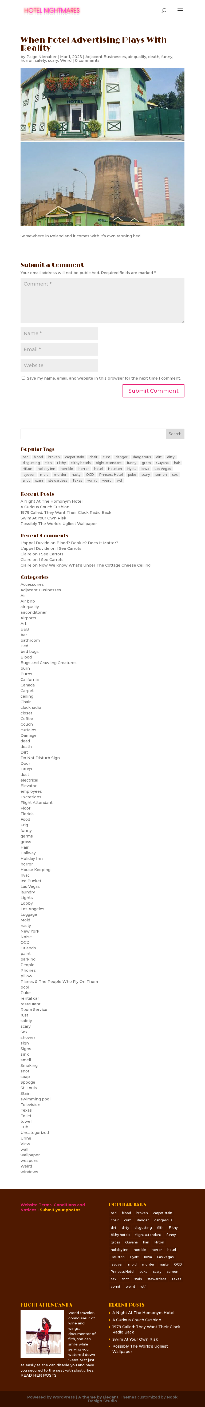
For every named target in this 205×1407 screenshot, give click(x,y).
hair (177, 463)
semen (161, 475)
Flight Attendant (37, 802)
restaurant (31, 1004)
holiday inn (46, 469)
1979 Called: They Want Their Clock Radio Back (66, 512)
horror (27, 60)
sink (25, 1054)
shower (28, 1037)
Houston (115, 469)
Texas (77, 480)
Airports (28, 618)
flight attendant (109, 463)
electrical (29, 780)
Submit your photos (60, 1209)
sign (25, 1043)
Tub (24, 1127)
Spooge (28, 1082)
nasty (76, 475)
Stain (25, 1093)
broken (54, 457)
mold (44, 475)
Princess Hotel (111, 475)
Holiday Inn (32, 858)
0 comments (87, 60)
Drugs (26, 769)
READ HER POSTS (39, 1375)
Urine (26, 1138)
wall (24, 1149)
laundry (28, 892)
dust (25, 774)
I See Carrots (69, 548)
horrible (67, 469)
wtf (119, 480)
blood (38, 457)
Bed (24, 646)
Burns (26, 674)
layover (29, 475)
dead (25, 741)
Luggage (29, 914)
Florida (27, 813)
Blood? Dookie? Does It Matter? (87, 542)
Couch (27, 724)
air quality (137, 56)
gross (146, 463)
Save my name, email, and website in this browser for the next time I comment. (104, 378)
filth (48, 463)
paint (26, 953)
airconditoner (34, 612)
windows (29, 1171)
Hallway (28, 853)
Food (25, 819)
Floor (25, 808)
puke (132, 475)
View (25, 1143)
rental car (30, 998)
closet (26, 713)
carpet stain (74, 457)
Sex (24, 1032)
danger (122, 457)
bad (26, 457)
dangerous (142, 457)
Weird (66, 60)
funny (166, 56)
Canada (28, 685)
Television (30, 1104)
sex (175, 475)
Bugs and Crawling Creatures (49, 662)
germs (27, 836)
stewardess (57, 480)
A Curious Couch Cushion (45, 507)
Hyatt (131, 469)
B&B (25, 629)
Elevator (29, 785)
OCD (90, 475)
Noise (26, 936)
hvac (25, 875)
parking (28, 959)
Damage (29, 735)
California (30, 679)
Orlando (28, 948)
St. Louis (29, 1087)
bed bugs (30, 651)
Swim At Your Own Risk (43, 518)
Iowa (145, 469)
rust (24, 1015)
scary (53, 60)
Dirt (24, 752)
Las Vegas (163, 469)
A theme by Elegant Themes (107, 1397)
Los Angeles (32, 908)
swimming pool (35, 1099)
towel (26, 1121)
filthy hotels (80, 463)
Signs (26, 1048)
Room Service (34, 1009)
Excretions (31, 797)
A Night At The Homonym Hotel (51, 501)
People (27, 964)
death (153, 56)
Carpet (27, 690)
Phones (28, 970)
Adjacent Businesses (105, 56)
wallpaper (30, 1155)
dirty (171, 457)
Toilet (26, 1115)
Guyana (162, 463)
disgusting (31, 463)
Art (23, 623)
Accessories (32, 584)
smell (26, 1060)
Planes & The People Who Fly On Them (59, 981)
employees (31, 791)
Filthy (61, 463)
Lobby (27, 903)
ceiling (27, 696)
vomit (92, 480)
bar (24, 634)
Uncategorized (35, 1132)
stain (39, 480)
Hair (25, 847)
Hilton (27, 469)
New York (30, 931)
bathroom (30, 640)
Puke (26, 992)
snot (26, 480)
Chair (26, 702)
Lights (27, 897)
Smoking (29, 1065)
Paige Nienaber (41, 56)
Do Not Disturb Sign (40, 757)
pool (25, 987)
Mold (25, 920)
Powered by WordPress (51, 1397)
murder (60, 475)
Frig (24, 825)
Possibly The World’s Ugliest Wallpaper (59, 523)
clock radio (31, 707)
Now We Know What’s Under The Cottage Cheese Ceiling (95, 565)
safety (40, 60)
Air (23, 595)
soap (25, 1076)
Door (25, 763)
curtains (28, 729)
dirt (159, 457)
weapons (29, 1160)
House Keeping (35, 869)
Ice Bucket (31, 881)
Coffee (27, 718)
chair (93, 457)
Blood (26, 657)
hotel (98, 469)
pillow (26, 976)
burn (25, 668)
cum (106, 457)
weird (107, 480)
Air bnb (28, 601)
